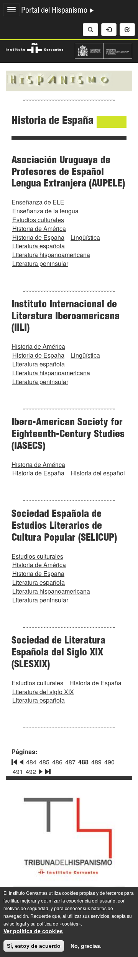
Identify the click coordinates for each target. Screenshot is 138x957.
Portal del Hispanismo (55, 11)
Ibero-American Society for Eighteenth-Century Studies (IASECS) (68, 435)
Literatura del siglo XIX (43, 691)
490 (109, 761)
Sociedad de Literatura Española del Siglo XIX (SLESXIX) (58, 653)
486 (57, 761)
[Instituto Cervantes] (34, 47)
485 (44, 761)
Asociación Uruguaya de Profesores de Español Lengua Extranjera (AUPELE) (68, 173)
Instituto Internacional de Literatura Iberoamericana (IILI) (66, 317)
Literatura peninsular (40, 263)
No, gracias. (86, 946)
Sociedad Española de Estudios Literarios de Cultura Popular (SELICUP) (64, 526)
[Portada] (69, 80)
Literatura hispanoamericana (51, 254)
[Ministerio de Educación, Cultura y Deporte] (103, 50)
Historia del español (98, 473)
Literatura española (38, 245)
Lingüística (85, 237)
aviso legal (14, 923)
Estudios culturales (38, 219)
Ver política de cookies (33, 931)
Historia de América (39, 228)
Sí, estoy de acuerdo (34, 946)
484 (31, 761)
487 (70, 761)
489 (96, 761)
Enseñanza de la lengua (45, 210)
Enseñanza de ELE (38, 202)
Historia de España (38, 237)
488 (83, 761)
